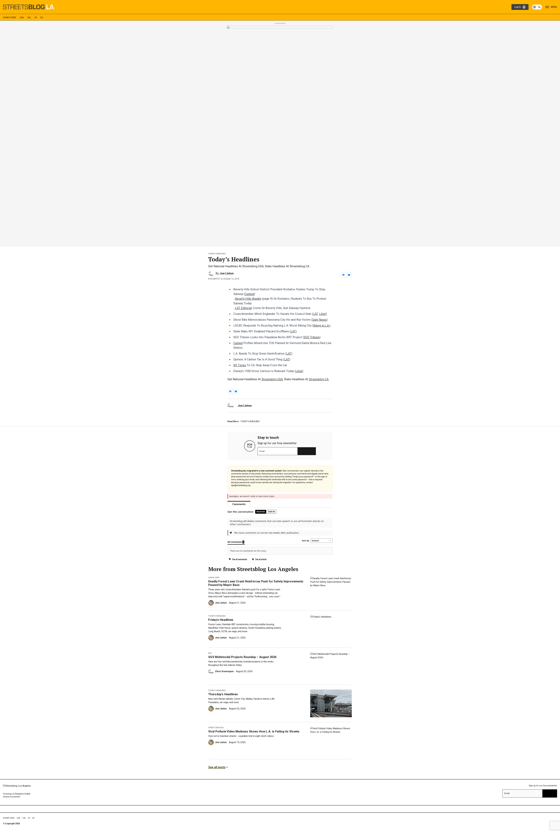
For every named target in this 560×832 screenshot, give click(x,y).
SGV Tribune (312, 337)
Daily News (319, 319)
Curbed (249, 294)
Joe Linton (226, 273)
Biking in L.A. (321, 325)
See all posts (216, 767)
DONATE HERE (9, 17)
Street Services (216, 728)
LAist (322, 314)
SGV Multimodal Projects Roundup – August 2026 (242, 657)
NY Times (239, 365)
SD (41, 17)
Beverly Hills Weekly (248, 298)
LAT (315, 314)
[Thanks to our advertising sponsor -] (280, 135)
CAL (29, 17)
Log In (517, 7)
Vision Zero (213, 577)
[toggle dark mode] (537, 7)
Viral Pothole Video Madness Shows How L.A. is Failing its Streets (254, 731)
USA (22, 17)
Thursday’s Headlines (223, 694)
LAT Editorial (243, 308)
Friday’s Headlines (220, 620)
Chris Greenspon (224, 671)
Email (262, 451)
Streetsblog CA (319, 379)
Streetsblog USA (272, 379)
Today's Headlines (216, 254)
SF (36, 17)
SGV (210, 653)
